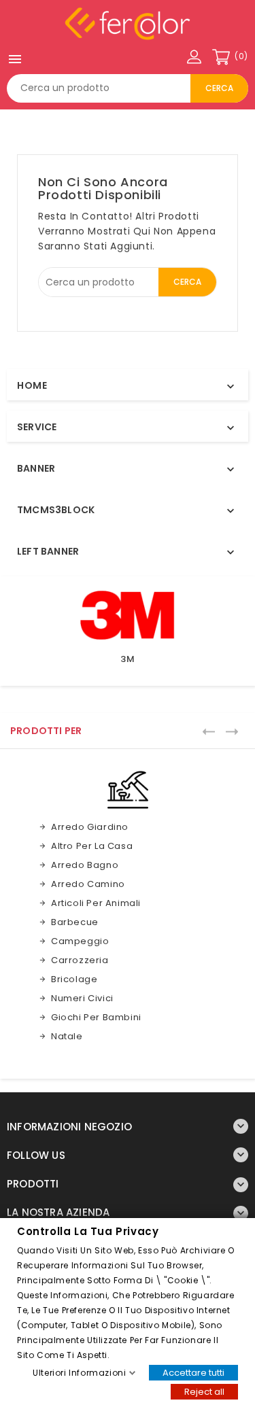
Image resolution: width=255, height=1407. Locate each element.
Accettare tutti (193, 1372)
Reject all (204, 1391)
